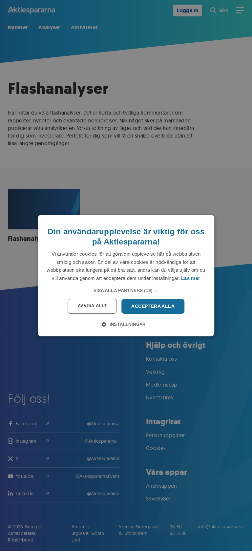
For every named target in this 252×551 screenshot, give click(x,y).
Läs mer (190, 278)
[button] (126, 290)
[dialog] (126, 275)
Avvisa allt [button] (92, 305)
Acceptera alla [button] (153, 306)
